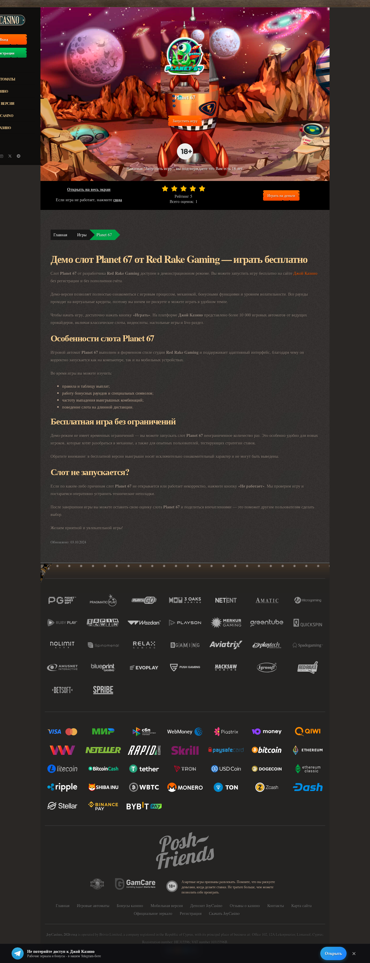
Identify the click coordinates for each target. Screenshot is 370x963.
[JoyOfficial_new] (10, 156)
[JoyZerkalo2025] (18, 156)
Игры (81, 234)
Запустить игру (185, 120)
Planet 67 (104, 234)
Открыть (333, 953)
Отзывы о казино (245, 905)
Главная (60, 234)
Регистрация (190, 913)
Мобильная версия (167, 905)
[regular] (183, 188)
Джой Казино (305, 273)
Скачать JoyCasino (224, 913)
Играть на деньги (281, 195)
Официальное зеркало (153, 913)
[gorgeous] (202, 188)
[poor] (174, 188)
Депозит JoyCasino (206, 905)
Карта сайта (301, 905)
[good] (193, 188)
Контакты (275, 905)
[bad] (165, 188)
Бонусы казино (130, 905)
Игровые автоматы (93, 905)
